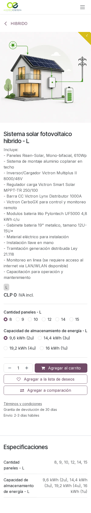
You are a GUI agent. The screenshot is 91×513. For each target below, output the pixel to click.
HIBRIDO (18, 23)
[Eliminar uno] (9, 368)
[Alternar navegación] (82, 7)
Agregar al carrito (64, 368)
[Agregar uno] (28, 368)
